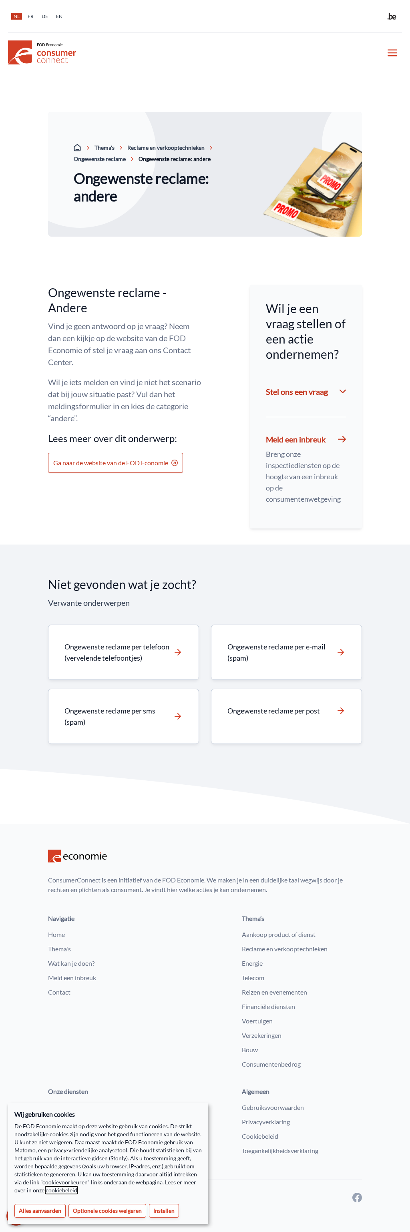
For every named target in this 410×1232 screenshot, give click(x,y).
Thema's (104, 147)
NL (17, 16)
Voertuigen (257, 1021)
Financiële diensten (268, 1006)
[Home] (78, 148)
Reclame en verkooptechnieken (166, 147)
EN (59, 16)
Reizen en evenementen (274, 992)
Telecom (253, 977)
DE (45, 16)
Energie (252, 963)
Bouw (250, 1049)
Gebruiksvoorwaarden (273, 1107)
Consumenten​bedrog (271, 1064)
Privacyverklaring (266, 1121)
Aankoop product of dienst (279, 934)
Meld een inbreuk (72, 977)
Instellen (164, 1210)
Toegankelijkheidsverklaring (280, 1150)
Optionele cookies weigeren (107, 1210)
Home (56, 934)
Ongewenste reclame (100, 158)
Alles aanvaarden (40, 1210)
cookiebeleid (61, 1190)
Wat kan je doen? (71, 963)
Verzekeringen (261, 1035)
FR (31, 16)
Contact (59, 992)
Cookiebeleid (260, 1136)
